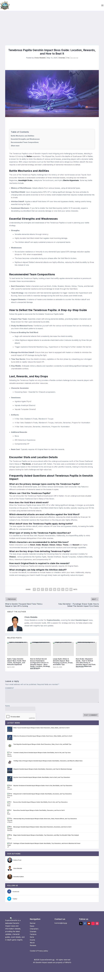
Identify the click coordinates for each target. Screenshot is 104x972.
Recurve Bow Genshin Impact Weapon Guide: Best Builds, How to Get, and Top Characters (40, 802)
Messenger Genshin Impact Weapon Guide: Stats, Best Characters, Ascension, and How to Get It (42, 827)
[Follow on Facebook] (85, 923)
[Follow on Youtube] (89, 923)
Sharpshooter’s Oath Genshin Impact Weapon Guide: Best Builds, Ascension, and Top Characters (42, 794)
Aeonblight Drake (25, 180)
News (32, 926)
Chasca (12, 557)
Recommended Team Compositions (25, 142)
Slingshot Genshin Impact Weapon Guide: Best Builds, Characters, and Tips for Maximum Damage (42, 769)
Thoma (65, 545)
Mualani (45, 545)
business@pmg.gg (61, 923)
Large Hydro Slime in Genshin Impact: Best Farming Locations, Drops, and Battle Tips (63, 661)
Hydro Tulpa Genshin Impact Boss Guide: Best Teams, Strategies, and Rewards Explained (16, 661)
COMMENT (9, 688)
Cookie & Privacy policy (39, 951)
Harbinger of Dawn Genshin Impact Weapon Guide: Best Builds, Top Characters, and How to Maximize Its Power (46, 843)
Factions (33, 934)
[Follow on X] (80, 923)
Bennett (76, 545)
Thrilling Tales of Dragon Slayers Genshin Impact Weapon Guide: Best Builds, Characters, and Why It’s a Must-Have (47, 761)
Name (7, 706)
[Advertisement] (52, 26)
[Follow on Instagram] (97, 923)
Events (32, 940)
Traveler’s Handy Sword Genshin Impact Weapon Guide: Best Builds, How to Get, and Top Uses (42, 752)
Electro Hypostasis (71, 180)
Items (32, 937)
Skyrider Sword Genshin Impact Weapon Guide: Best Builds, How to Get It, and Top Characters (41, 777)
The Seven (26, 464)
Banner (33, 923)
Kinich (32, 545)
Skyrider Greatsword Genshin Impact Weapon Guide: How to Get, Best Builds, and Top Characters (42, 785)
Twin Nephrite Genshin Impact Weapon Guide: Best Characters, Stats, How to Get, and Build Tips (42, 744)
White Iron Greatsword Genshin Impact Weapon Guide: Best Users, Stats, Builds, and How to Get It (42, 736)
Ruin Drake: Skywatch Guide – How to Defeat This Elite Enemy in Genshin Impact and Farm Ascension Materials (85, 662)
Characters (34, 929)
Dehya (59, 545)
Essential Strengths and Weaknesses (25, 139)
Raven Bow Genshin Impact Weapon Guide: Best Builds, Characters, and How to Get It (38, 810)
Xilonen (52, 545)
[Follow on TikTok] (93, 923)
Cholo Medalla (39, 58)
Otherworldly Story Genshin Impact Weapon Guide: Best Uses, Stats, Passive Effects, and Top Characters (45, 818)
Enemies (62, 58)
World (32, 943)
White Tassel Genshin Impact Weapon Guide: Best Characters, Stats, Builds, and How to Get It (41, 728)
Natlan (29, 156)
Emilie (38, 545)
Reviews (33, 945)
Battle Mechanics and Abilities (22, 136)
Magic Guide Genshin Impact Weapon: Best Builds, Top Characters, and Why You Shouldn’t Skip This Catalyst (46, 835)
